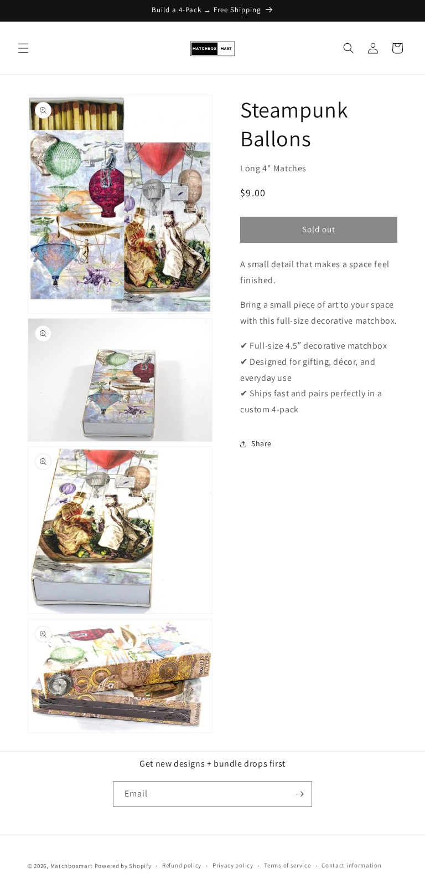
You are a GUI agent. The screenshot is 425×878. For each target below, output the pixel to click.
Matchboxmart (71, 866)
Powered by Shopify (123, 866)
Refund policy (181, 865)
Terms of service (287, 865)
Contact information (351, 865)
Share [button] (261, 443)
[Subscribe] (299, 794)
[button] (23, 48)
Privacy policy (232, 865)
